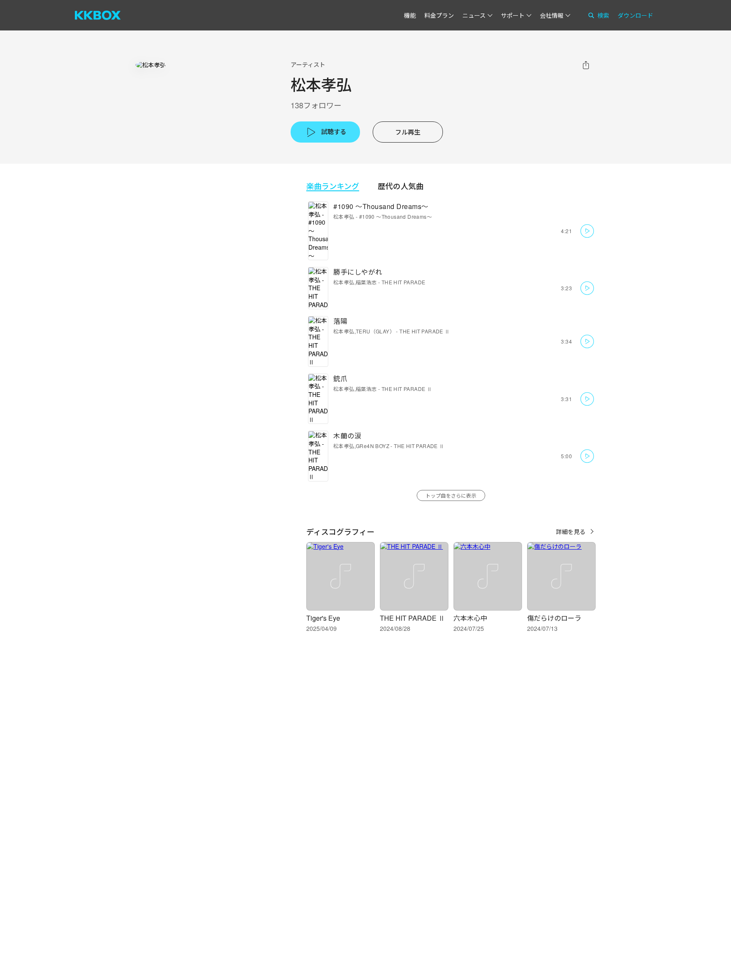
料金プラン (439, 15)
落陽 (340, 321)
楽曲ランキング (332, 186)
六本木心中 (470, 618)
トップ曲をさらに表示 (451, 495)
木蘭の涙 (347, 435)
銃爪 (340, 378)
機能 (410, 15)
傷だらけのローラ (554, 618)
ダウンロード (635, 15)
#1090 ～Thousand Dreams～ (381, 206)
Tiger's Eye (323, 618)
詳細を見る (570, 531)
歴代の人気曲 (400, 186)
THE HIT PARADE (404, 282)
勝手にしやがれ (357, 272)
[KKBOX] (97, 15)
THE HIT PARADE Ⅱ (424, 331)
